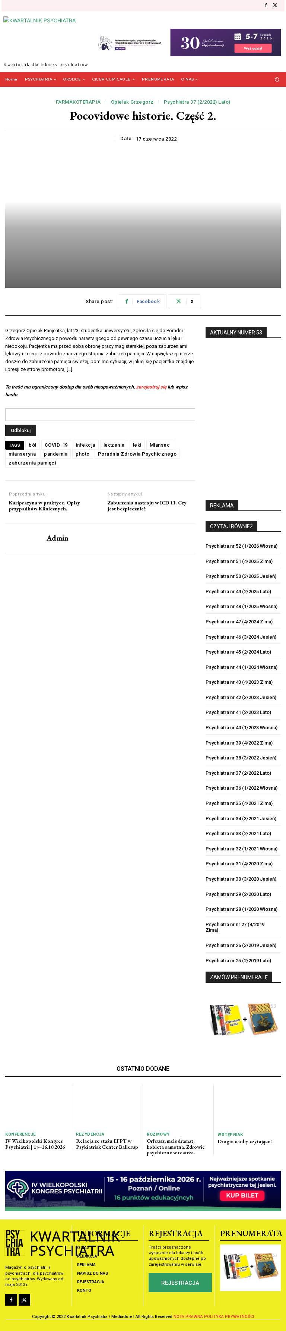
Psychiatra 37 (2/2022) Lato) (197, 102)
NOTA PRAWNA (188, 1316)
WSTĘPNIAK (230, 1135)
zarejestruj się (151, 387)
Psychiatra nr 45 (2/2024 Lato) (238, 652)
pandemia (55, 454)
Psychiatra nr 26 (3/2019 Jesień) (241, 945)
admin (58, 538)
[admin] (23, 538)
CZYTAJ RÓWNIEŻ (231, 526)
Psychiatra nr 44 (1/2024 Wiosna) (241, 667)
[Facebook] (265, 5)
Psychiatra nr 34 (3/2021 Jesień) (241, 818)
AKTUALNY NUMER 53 (236, 333)
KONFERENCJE (20, 1134)
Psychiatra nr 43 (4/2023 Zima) (239, 682)
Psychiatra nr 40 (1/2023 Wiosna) (241, 727)
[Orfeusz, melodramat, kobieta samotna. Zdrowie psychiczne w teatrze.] (178, 1106)
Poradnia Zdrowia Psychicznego (137, 454)
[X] (274, 5)
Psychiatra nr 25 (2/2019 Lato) (238, 960)
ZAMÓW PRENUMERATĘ (239, 977)
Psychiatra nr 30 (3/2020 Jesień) (241, 879)
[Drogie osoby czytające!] (249, 1106)
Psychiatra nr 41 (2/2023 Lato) (238, 712)
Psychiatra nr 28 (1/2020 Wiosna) (241, 909)
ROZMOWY (158, 1134)
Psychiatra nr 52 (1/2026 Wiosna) (241, 546)
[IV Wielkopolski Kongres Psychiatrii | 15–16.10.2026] (36, 1106)
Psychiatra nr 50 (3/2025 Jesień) (241, 576)
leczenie (114, 445)
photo (83, 454)
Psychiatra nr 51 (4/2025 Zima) (239, 561)
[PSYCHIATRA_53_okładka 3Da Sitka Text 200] (243, 415)
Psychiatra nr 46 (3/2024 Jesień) (241, 637)
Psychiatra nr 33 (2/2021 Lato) (238, 833)
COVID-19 (56, 445)
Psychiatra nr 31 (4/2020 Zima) (239, 863)
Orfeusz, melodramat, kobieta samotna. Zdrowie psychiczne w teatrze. (176, 1147)
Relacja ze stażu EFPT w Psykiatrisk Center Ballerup (107, 1144)
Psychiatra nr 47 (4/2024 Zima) (239, 621)
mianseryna (22, 454)
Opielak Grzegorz (132, 102)
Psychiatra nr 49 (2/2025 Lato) (238, 591)
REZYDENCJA (90, 1134)
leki (137, 445)
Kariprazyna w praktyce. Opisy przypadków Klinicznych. (44, 506)
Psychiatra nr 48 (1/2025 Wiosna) (241, 606)
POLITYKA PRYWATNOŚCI (229, 1316)
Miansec (160, 445)
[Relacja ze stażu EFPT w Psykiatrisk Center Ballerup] (107, 1106)
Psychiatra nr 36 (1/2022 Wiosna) (241, 788)
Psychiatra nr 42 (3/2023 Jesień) (241, 697)
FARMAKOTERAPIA (78, 102)
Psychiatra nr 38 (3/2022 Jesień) (241, 758)
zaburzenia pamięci (32, 463)
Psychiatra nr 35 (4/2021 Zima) (239, 803)
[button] (277, 79)
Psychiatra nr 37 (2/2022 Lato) (238, 773)
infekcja (85, 445)
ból (32, 445)
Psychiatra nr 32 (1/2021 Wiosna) (241, 849)
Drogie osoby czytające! (244, 1141)
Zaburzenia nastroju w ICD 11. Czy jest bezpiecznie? (147, 506)
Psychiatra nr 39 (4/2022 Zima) (239, 743)
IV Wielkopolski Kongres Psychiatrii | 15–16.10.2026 (35, 1144)
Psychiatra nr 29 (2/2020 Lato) (238, 894)
